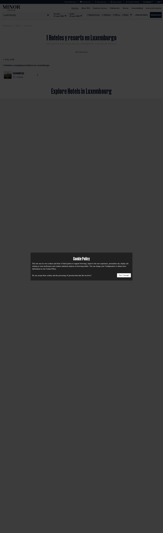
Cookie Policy (51, 268)
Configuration (110, 266)
